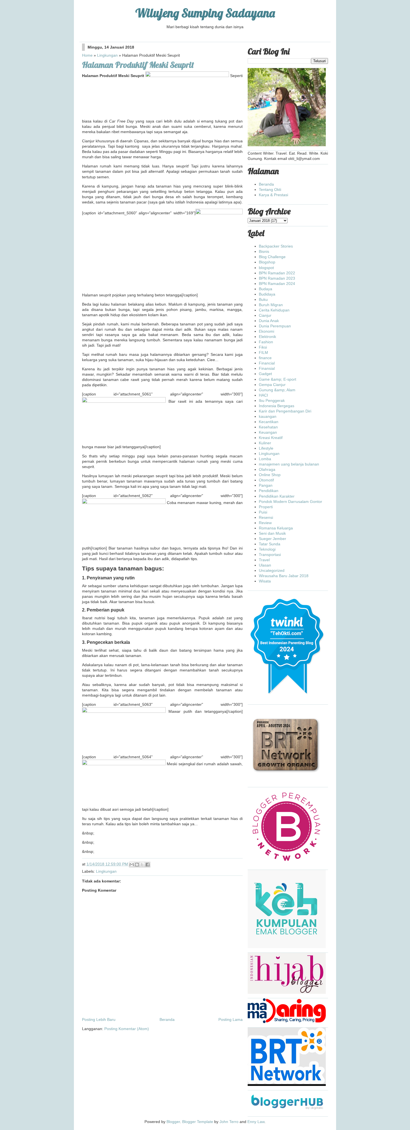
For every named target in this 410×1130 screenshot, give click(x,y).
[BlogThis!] (137, 864)
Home (87, 55)
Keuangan (268, 432)
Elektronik (267, 336)
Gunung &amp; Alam (277, 390)
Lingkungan (107, 55)
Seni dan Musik (272, 533)
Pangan (265, 485)
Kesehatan (268, 427)
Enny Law (255, 1121)
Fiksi (263, 347)
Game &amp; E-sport (277, 379)
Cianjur (265, 315)
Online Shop (270, 474)
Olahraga (267, 469)
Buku (263, 299)
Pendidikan (268, 490)
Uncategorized (271, 570)
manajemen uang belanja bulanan (289, 464)
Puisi (263, 512)
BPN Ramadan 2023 (277, 278)
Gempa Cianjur (272, 384)
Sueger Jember (272, 538)
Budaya (265, 289)
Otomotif (266, 480)
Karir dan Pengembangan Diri (285, 411)
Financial (267, 363)
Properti (266, 507)
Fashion (266, 342)
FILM (263, 352)
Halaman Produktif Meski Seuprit (138, 64)
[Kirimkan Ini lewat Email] (131, 864)
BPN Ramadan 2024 (277, 283)
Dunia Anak (269, 320)
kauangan (267, 416)
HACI (263, 395)
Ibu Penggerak (272, 400)
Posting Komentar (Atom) (126, 1028)
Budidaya (267, 294)
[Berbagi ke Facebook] (147, 864)
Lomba (265, 459)
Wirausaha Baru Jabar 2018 (283, 576)
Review (265, 522)
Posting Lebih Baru (98, 1019)
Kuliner (265, 443)
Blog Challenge (272, 257)
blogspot (266, 267)
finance (265, 358)
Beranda (167, 1019)
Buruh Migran (271, 305)
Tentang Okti (270, 189)
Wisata (265, 581)
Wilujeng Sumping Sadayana (205, 13)
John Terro (229, 1121)
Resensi (266, 517)
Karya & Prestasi (273, 195)
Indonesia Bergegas (276, 406)
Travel (264, 560)
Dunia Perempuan (275, 326)
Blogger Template (197, 1121)
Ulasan (265, 565)
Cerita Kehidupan (274, 310)
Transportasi (270, 554)
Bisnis (264, 251)
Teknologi (267, 549)
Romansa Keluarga (276, 528)
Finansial (267, 368)
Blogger (173, 1121)
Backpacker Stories (276, 246)
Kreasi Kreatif (271, 437)
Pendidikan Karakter (277, 496)
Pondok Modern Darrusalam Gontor (290, 501)
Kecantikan (268, 421)
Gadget (265, 373)
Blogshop (267, 262)
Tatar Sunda (269, 544)
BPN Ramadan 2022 (277, 273)
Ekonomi (266, 331)
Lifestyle (266, 448)
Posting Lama (230, 1019)
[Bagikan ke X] (142, 864)
